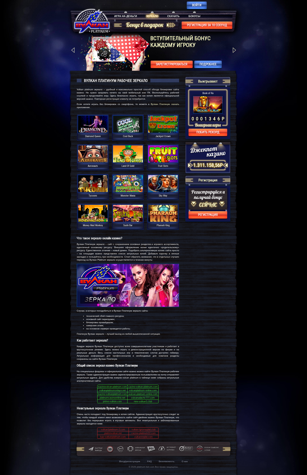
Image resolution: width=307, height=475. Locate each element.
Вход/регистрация (129, 461)
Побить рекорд (207, 132)
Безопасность (167, 461)
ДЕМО (93, 127)
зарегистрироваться (171, 64)
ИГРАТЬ (92, 122)
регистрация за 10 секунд (207, 25)
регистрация (208, 215)
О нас (185, 461)
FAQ (149, 461)
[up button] (300, 464)
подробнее (208, 64)
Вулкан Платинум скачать (165, 104)
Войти (196, 5)
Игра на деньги (125, 16)
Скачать (173, 16)
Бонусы (194, 16)
